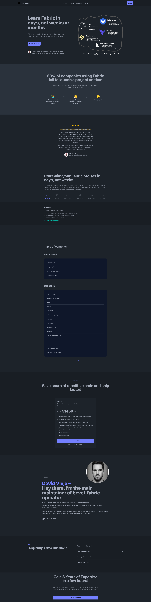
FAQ (86, 3)
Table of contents (76, 3)
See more (74, 361)
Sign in (130, 3)
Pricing (65, 3)
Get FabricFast (35, 43)
